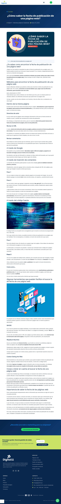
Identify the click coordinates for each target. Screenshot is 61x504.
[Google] (18, 471)
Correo (38, 439)
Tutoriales (10, 11)
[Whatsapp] (16, 471)
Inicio (9, 61)
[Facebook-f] (13, 471)
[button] (44, 2)
